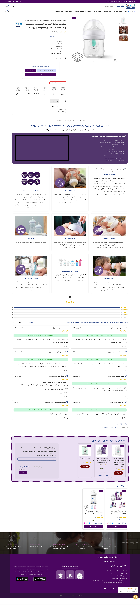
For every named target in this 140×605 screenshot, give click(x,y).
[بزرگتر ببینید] (115, 60)
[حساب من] (5, 11)
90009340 (113, 578)
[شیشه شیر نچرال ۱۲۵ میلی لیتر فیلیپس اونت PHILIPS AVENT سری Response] (102, 451)
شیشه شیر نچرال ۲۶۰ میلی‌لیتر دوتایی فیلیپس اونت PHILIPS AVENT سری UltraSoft (119, 513)
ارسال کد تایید (30, 70)
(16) (118, 517)
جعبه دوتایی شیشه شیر (52, 36)
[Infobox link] (63, 91)
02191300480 (119, 576)
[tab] (82, 120)
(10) (100, 465)
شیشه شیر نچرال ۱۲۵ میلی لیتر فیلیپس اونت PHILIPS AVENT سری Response (102, 460)
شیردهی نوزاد (61, 19)
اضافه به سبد (23, 472)
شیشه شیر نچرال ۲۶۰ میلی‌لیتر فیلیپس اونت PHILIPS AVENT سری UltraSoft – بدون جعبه (93, 513)
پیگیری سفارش (18, 1)
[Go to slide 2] (94, 61)
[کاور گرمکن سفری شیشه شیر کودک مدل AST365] (85, 450)
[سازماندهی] (80, 576)
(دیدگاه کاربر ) (55, 32)
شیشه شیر (55, 19)
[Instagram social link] (111, 589)
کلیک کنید (113, 573)
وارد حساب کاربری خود (110, 428)
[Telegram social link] (104, 589)
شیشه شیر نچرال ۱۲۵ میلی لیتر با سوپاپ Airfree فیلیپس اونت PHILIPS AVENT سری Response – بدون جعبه (118, 463)
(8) (116, 469)
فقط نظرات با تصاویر (28, 322)
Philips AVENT (60, 112)
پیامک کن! (40, 74)
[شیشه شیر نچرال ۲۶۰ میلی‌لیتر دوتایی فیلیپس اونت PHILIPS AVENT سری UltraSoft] (117, 499)
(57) (95, 517)
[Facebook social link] (114, 589)
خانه (65, 19)
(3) (83, 462)
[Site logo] (130, 6)
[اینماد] (70, 576)
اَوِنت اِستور (120, 6)
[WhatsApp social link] (108, 589)
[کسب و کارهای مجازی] (60, 576)
